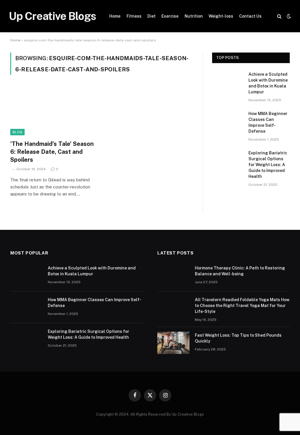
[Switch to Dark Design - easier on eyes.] (288, 16)
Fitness (134, 16)
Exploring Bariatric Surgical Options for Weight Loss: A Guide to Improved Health (267, 165)
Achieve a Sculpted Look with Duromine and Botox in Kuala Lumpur (268, 83)
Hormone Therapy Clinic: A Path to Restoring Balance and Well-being (240, 271)
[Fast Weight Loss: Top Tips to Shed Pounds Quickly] (173, 343)
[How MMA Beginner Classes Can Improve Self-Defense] (227, 120)
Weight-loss (221, 16)
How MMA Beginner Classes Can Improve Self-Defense (267, 122)
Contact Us (250, 16)
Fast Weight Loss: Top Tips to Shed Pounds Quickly (238, 338)
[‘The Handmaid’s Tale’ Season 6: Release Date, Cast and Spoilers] (53, 111)
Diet (151, 16)
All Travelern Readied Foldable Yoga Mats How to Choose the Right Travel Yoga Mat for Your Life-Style (242, 305)
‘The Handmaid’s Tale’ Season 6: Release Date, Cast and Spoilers (52, 151)
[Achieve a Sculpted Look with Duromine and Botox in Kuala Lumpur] (227, 81)
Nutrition (194, 16)
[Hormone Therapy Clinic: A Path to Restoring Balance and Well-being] (173, 275)
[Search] (279, 16)
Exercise (169, 16)
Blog (17, 132)
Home (114, 16)
